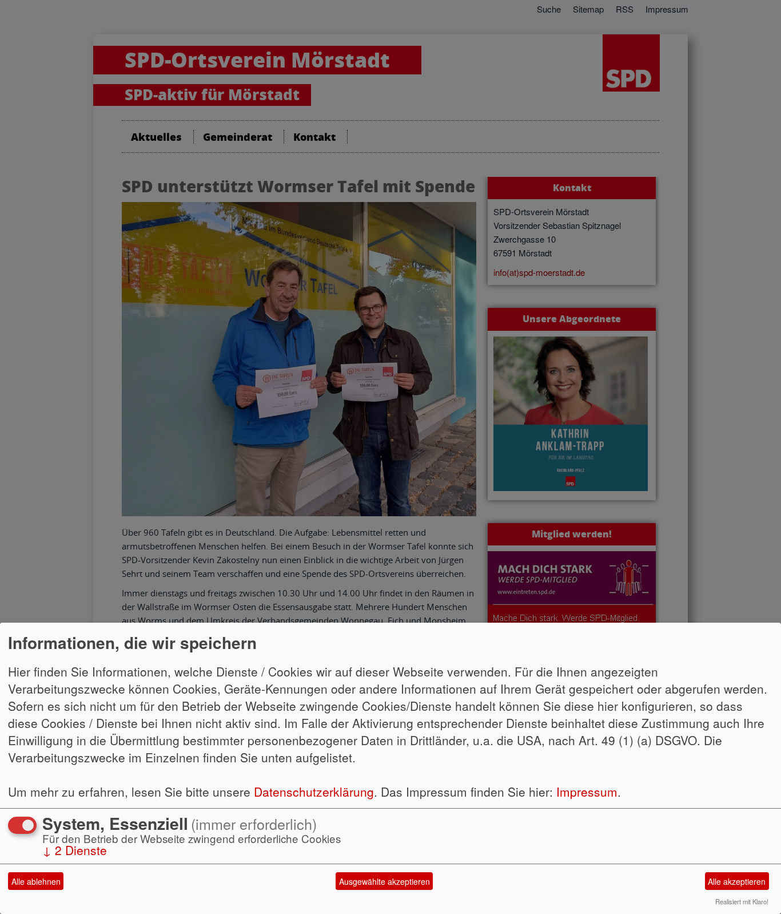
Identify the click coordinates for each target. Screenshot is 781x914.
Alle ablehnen (36, 881)
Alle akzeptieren (737, 881)
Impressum (586, 791)
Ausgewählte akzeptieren (384, 881)
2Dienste (74, 849)
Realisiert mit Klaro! (741, 901)
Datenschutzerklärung (314, 791)
